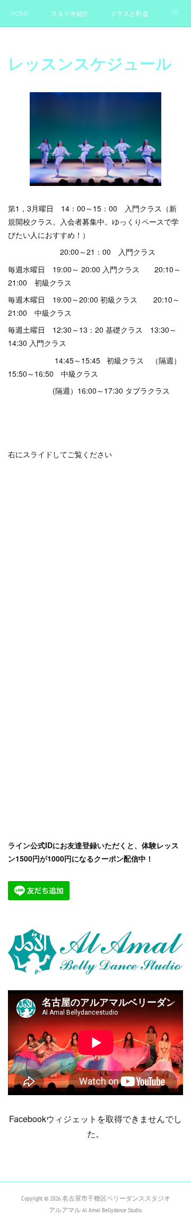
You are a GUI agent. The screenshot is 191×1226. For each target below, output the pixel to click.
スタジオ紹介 (70, 12)
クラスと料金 (129, 12)
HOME (20, 12)
